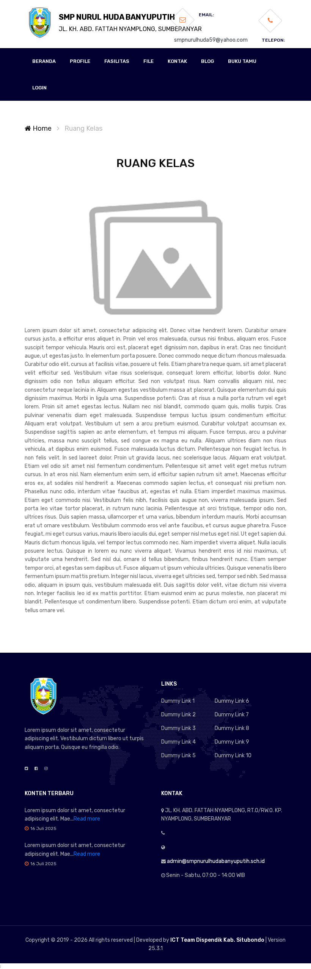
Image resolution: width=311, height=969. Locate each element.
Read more (87, 819)
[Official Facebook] (36, 768)
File (148, 61)
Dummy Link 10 (233, 755)
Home (41, 128)
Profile (80, 61)
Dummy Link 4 (178, 742)
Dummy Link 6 (232, 701)
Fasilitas (116, 61)
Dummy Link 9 (232, 742)
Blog (207, 61)
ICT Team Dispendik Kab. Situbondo (217, 940)
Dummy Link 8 (232, 728)
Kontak (177, 61)
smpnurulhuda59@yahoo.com (211, 40)
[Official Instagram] (46, 768)
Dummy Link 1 (178, 701)
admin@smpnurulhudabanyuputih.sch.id (216, 861)
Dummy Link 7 (232, 714)
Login (39, 88)
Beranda (44, 61)
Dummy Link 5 (178, 755)
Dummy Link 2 (178, 714)
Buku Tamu (242, 61)
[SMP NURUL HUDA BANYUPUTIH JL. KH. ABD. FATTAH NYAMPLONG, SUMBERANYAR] (40, 22)
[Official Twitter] (26, 768)
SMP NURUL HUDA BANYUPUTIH (130, 23)
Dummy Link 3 (178, 728)
